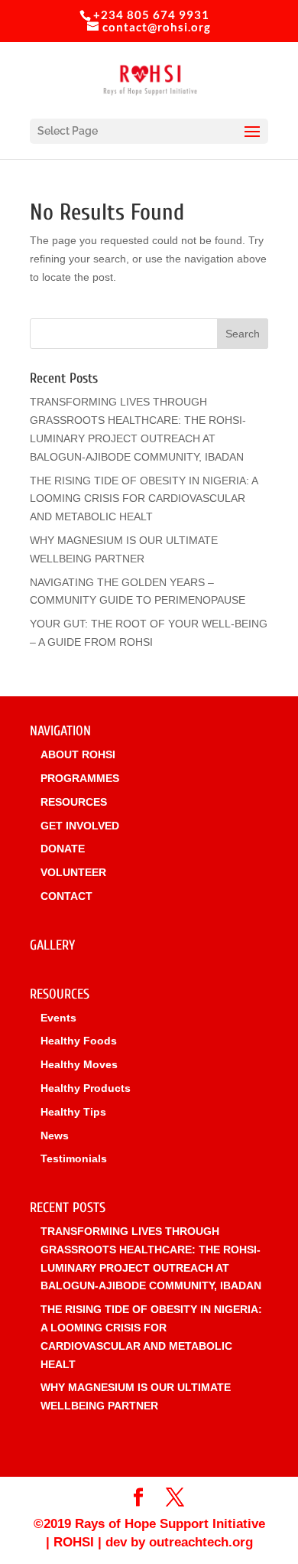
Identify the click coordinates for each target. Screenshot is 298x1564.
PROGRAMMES (79, 778)
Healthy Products (85, 1088)
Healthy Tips (73, 1112)
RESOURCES (73, 802)
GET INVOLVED (79, 825)
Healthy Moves (79, 1064)
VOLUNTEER (73, 872)
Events (58, 1018)
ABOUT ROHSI (77, 754)
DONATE (62, 848)
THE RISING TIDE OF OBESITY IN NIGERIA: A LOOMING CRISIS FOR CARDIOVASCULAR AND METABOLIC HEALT (144, 498)
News (54, 1135)
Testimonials (73, 1158)
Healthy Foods (78, 1041)
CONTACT (66, 896)
